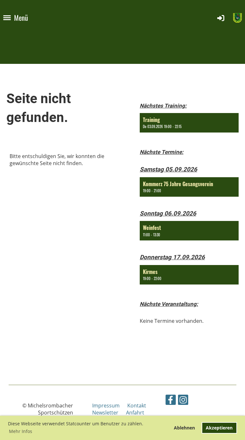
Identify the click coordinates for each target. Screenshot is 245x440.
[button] (189, 123)
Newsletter (105, 412)
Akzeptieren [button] (219, 428)
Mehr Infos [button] (20, 431)
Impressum (109, 405)
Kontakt (136, 405)
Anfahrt (135, 412)
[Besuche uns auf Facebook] (171, 401)
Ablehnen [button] (184, 428)
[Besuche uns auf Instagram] (183, 401)
